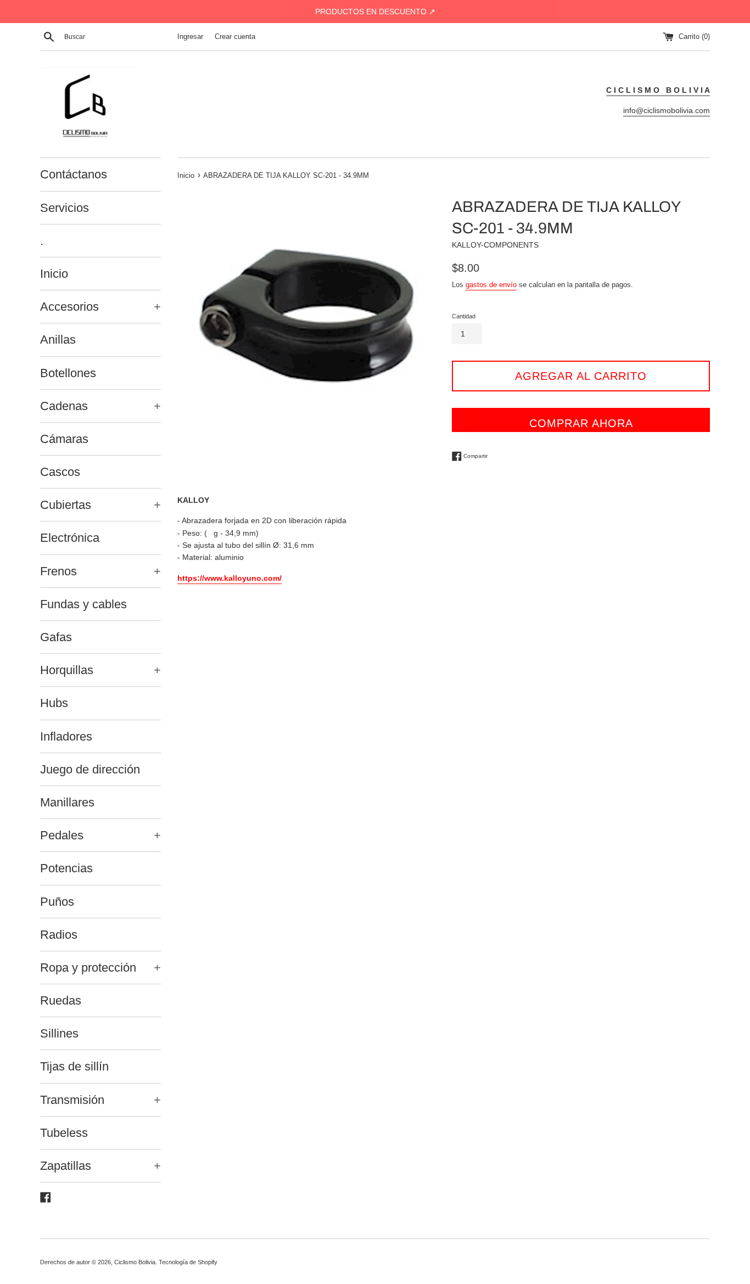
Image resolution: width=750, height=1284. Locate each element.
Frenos (100, 571)
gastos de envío (491, 285)
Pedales (100, 835)
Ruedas (60, 1000)
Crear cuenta (235, 37)
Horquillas (100, 670)
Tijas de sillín (74, 1066)
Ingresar (190, 37)
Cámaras (64, 439)
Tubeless (64, 1133)
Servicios (64, 208)
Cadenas (100, 406)
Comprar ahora (581, 423)
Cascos (60, 472)
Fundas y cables (83, 604)
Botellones (68, 373)
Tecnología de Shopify (188, 1262)
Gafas (56, 637)
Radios (58, 934)
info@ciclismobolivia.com (666, 110)
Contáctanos (73, 174)
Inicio (54, 274)
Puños (57, 902)
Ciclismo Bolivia (134, 1262)
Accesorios (100, 306)
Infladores (66, 736)
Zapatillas (100, 1166)
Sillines (59, 1033)
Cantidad (463, 316)
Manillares (67, 802)
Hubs (54, 703)
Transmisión (100, 1100)
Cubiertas (100, 505)
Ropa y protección (100, 967)
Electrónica (69, 538)
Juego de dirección (90, 769)
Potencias (66, 868)
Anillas (58, 339)
